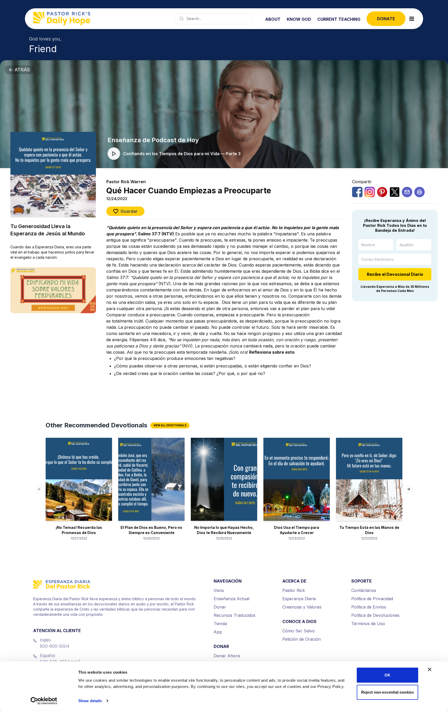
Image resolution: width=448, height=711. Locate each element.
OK (387, 675)
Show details (90, 701)
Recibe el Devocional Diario (395, 274)
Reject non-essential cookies (387, 692)
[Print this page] (419, 192)
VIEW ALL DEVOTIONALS (169, 425)
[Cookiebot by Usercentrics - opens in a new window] (44, 701)
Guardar (129, 211)
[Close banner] (429, 669)
